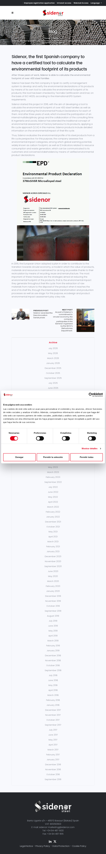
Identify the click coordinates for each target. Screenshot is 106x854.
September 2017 (53, 724)
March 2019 (53, 640)
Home (47, 38)
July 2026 (53, 348)
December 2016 (53, 764)
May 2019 (53, 630)
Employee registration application (39, 3)
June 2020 (53, 571)
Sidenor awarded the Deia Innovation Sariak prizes (43, 314)
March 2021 (53, 541)
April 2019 (53, 635)
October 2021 (53, 526)
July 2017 (53, 729)
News (55, 38)
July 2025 (53, 383)
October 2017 (53, 719)
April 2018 (53, 690)
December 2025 (53, 368)
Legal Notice (26, 846)
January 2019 (53, 650)
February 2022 (53, 511)
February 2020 (53, 586)
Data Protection (61, 846)
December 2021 (53, 521)
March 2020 (53, 581)
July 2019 (53, 620)
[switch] (40, 438)
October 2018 (53, 665)
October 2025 (53, 373)
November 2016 (53, 769)
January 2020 (53, 591)
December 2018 (53, 655)
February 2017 (53, 754)
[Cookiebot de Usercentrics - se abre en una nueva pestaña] (91, 395)
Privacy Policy (42, 846)
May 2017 (53, 739)
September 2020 (53, 566)
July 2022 (53, 487)
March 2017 (53, 749)
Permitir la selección (53, 457)
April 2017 (53, 744)
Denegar (19, 457)
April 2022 (53, 501)
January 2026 (53, 363)
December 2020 (53, 556)
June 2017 (53, 734)
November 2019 (53, 601)
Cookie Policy (79, 846)
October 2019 (53, 605)
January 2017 (53, 759)
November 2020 (53, 561)
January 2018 (53, 705)
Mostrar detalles (90, 448)
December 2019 (53, 596)
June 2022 (53, 492)
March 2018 (53, 695)
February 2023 (53, 477)
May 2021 (53, 531)
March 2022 (53, 506)
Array (20, 314)
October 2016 (53, 774)
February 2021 (53, 546)
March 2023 (53, 472)
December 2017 (53, 710)
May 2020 (53, 576)
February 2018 (53, 700)
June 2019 (53, 625)
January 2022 (53, 516)
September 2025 (53, 378)
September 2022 (53, 482)
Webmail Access (81, 3)
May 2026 (53, 353)
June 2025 (53, 387)
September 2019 (53, 610)
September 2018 (53, 670)
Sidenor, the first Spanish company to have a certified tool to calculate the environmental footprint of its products (49, 63)
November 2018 (53, 660)
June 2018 (53, 680)
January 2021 (53, 551)
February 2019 (53, 645)
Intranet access (64, 3)
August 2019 (53, 615)
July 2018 (53, 675)
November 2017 (53, 714)
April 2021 (53, 536)
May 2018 (53, 685)
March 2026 (53, 358)
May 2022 (53, 496)
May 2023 (53, 467)
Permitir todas (86, 457)
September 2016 (53, 779)
